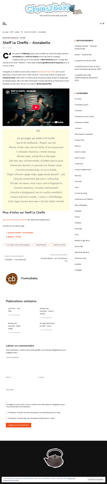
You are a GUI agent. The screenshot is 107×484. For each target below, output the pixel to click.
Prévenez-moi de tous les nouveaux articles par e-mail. (31, 418)
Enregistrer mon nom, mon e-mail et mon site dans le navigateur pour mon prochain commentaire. (35, 405)
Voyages (78, 270)
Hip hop (22, 38)
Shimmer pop (80, 258)
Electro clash (80, 152)
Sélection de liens (82, 252)
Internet (78, 181)
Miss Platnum (42, 245)
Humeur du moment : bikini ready (14, 326)
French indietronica (83, 169)
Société (78, 264)
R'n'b (77, 234)
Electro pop (80, 158)
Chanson (78, 110)
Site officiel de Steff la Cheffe (15, 220)
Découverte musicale (11, 38)
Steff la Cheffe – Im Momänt (20, 233)
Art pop (78, 99)
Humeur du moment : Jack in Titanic (47, 311)
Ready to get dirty (82, 240)
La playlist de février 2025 (85, 60)
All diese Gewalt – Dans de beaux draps (86, 47)
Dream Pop (79, 140)
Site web (9, 389)
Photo (77, 217)
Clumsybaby (16, 315)
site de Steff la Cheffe (46, 72)
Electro (78, 146)
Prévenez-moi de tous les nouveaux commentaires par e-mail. (34, 412)
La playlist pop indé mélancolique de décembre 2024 (86, 78)
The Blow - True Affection (15, 259)
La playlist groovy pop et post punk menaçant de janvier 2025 (88, 67)
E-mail (41, 377)
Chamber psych (81, 105)
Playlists (78, 223)
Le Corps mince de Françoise (18, 245)
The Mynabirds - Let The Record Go (53, 259)
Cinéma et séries (82, 122)
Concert (78, 128)
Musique (78, 211)
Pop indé (78, 229)
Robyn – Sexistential (83, 54)
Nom (8, 377)
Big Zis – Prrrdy (14, 237)
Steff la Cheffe (60, 245)
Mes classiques (81, 205)
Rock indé (79, 246)
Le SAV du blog (81, 193)
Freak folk (79, 164)
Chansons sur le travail (84, 116)
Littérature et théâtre (84, 199)
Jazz (76, 187)
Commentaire (13, 357)
